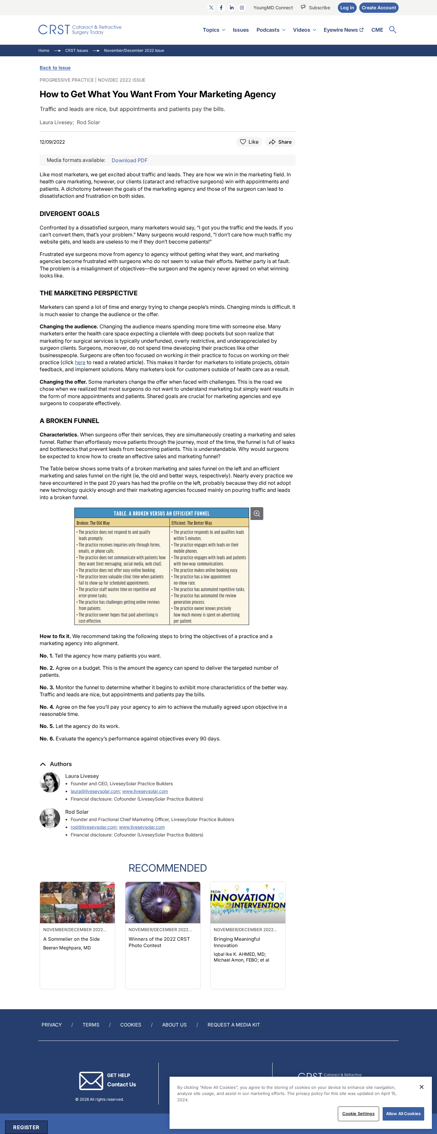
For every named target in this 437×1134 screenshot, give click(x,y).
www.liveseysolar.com (145, 791)
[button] (56, 764)
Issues (241, 30)
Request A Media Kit (234, 1025)
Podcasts (268, 30)
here (80, 362)
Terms (91, 1025)
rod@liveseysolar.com (93, 827)
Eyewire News (341, 30)
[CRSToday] (80, 30)
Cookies (130, 1025)
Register (26, 1127)
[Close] (422, 1087)
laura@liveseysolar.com (95, 791)
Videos (301, 30)
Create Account (379, 7)
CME (377, 30)
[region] (301, 1103)
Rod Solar (77, 812)
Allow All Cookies (403, 1113)
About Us (174, 1025)
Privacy (52, 1025)
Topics (211, 30)
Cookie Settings (358, 1113)
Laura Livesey (82, 776)
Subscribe (319, 7)
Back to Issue (55, 68)
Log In (347, 7)
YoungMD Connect (273, 7)
